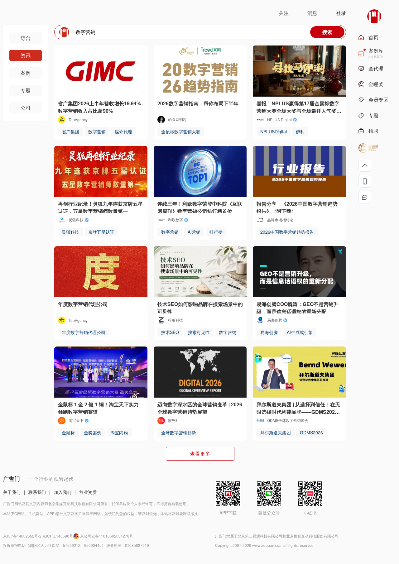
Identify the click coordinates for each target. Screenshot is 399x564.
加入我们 (62, 492)
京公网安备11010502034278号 (106, 535)
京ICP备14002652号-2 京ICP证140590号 (38, 535)
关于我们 (12, 492)
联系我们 (37, 492)
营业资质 (88, 492)
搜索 (327, 32)
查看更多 (200, 453)
